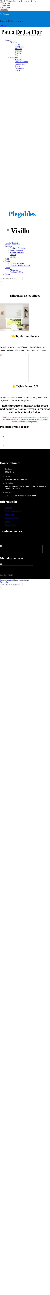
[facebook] (2, 542)
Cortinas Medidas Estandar (20, 265)
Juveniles (18, 51)
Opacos (17, 70)
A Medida (18, 59)
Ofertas (7, 274)
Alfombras (14, 270)
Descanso (8, 246)
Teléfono (8, 469)
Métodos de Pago (11, 518)
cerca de (3, 25)
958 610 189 (5, 3)
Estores (7, 40)
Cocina (17, 44)
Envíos (7, 522)
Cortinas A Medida (17, 263)
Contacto (8, 508)
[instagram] (8, 542)
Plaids (7, 259)
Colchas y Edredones (18, 248)
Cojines (13, 257)
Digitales (13, 42)
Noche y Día (19, 64)
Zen (16, 55)
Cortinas (8, 261)
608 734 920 (5, 8)
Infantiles (18, 49)
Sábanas (13, 255)
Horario (8, 492)
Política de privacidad (13, 511)
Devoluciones (10, 525)
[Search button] (1, 281)
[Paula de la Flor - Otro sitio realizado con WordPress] (21, 36)
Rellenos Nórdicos (17, 252)
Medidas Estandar (21, 62)
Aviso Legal (9, 515)
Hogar (7, 268)
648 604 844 (5, 5)
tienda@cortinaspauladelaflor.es (17, 479)
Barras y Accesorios (12, 244)
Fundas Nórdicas (16, 250)
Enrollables (14, 57)
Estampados (19, 46)
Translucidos (19, 68)
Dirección (9, 483)
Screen (17, 66)
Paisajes (18, 53)
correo (7, 476)
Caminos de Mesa (16, 272)
